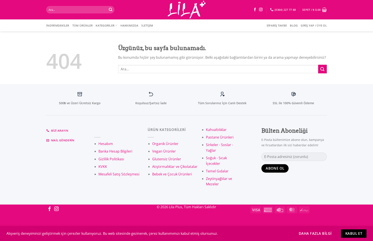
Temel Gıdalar (217, 171)
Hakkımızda (129, 25)
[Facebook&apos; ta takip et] (255, 10)
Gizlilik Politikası (111, 159)
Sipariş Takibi (277, 25)
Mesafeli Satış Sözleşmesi (118, 174)
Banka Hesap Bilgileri (115, 151)
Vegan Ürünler (164, 151)
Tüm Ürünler (82, 25)
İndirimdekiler (57, 25)
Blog (294, 25)
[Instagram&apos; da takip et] (260, 10)
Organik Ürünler (165, 143)
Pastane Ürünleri (220, 137)
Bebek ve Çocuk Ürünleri (172, 174)
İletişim (147, 25)
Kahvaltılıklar (216, 129)
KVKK (102, 166)
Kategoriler (105, 25)
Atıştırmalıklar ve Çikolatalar (175, 166)
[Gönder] (110, 9)
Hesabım (105, 143)
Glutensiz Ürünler (166, 159)
